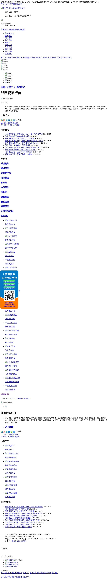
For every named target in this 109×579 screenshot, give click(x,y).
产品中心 (4, 4)
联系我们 (8, 54)
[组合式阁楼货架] (12, 362)
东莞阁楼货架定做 (12, 382)
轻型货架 (8, 40)
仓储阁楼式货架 (11, 374)
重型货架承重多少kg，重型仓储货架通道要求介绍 (24, 141)
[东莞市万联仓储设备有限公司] (13, 8)
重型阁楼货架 (10, 358)
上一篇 (9, 123)
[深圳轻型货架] (11, 228)
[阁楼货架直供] (11, 386)
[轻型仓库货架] (11, 236)
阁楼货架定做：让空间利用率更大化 (18, 152)
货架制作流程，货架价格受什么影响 (18, 154)
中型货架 (5, 187)
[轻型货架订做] (11, 220)
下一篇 (10, 125)
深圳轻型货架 (10, 232)
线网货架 (21, 87)
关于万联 (11, 4)
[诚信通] (2, 20)
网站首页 (10, 33)
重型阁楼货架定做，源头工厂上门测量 (19, 138)
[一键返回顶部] (11, 567)
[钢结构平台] (10, 252)
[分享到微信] (11, 120)
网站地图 (18, 4)
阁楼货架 (8, 38)
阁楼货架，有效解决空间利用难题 (18, 145)
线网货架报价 (5, 394)
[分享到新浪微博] (4, 120)
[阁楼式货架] (10, 260)
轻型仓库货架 (10, 240)
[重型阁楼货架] (11, 267)
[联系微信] (9, 560)
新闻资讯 (8, 49)
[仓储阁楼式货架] (12, 370)
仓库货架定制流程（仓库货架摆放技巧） (20, 150)
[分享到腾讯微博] (7, 120)
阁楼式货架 (9, 264)
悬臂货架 (5, 201)
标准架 (7, 42)
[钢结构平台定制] (12, 244)
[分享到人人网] (9, 120)
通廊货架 (5, 197)
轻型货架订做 (10, 224)
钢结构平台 (6, 173)
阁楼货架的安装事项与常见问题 (17, 136)
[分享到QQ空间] (2, 120)
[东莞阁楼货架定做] (12, 378)
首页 (3, 87)
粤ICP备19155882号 (19, 541)
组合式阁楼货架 (11, 366)
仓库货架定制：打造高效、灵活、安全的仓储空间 (24, 134)
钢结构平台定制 (11, 248)
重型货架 (8, 36)
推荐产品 (4, 216)
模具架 (4, 192)
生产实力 (8, 47)
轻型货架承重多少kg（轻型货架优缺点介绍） (22, 143)
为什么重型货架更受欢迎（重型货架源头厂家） (23, 147)
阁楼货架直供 (10, 390)
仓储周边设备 (7, 211)
